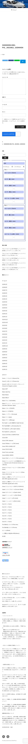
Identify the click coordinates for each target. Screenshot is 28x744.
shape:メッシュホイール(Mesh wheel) (11, 501)
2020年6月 (4, 357)
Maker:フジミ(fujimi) (7, 417)
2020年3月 (4, 366)
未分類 (3, 536)
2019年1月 (4, 369)
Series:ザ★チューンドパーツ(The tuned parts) (13, 458)
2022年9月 (4, 302)
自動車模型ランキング (7, 547)
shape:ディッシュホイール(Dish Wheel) (11, 495)
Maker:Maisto (5, 394)
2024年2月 (4, 284)
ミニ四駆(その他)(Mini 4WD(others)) (10, 533)
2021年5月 (4, 334)
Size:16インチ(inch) (7, 510)
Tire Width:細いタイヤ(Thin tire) (9, 527)
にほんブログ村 (6, 555)
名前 (4, 97)
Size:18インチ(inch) (7, 515)
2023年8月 (4, 287)
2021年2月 (4, 340)
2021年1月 (4, 343)
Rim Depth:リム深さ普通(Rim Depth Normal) (12, 423)
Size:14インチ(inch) (7, 504)
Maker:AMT (5, 389)
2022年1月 (4, 316)
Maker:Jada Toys (6, 391)
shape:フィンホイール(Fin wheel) (10, 498)
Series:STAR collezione (7, 440)
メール (4, 104)
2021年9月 (4, 325)
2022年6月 (4, 304)
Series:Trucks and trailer (8, 452)
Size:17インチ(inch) (7, 512)
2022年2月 (4, 313)
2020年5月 (4, 360)
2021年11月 (5, 319)
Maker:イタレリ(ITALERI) (8, 408)
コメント (5, 77)
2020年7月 (4, 354)
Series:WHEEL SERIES (7, 455)
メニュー (15, 9)
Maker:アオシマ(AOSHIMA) (9, 400)
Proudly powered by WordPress (9, 740)
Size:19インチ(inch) (7, 518)
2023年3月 (4, 296)
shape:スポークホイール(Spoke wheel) (11, 492)
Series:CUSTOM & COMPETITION (10, 434)
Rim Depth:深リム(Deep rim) (9, 431)
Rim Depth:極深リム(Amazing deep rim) (11, 425)
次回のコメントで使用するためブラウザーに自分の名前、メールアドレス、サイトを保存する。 (14, 121)
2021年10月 (5, 322)
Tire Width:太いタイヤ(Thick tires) (10, 524)
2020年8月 (4, 351)
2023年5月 (4, 293)
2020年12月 (5, 346)
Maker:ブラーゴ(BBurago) (8, 420)
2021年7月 (4, 331)
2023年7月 (4, 290)
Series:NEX (5, 437)
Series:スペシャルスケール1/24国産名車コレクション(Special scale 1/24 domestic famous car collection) (14, 462)
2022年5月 (4, 307)
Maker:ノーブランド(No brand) (9, 414)
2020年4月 (4, 363)
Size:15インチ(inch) (7, 507)
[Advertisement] (14, 27)
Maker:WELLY (5, 397)
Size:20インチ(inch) (7, 521)
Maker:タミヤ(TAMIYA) (7, 411)
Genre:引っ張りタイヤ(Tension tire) (10, 381)
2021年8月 (4, 328)
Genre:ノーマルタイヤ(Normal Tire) (10, 378)
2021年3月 (4, 337)
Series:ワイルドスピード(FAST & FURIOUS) (13, 486)
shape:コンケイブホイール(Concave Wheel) (12, 489)
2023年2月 (4, 299)
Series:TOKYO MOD (7, 449)
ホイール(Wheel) (6, 530)
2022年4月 (4, 310)
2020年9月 (4, 348)
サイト (3, 111)
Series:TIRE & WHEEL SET (8, 446)
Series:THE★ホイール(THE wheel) (10, 443)
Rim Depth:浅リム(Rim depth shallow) (11, 428)
